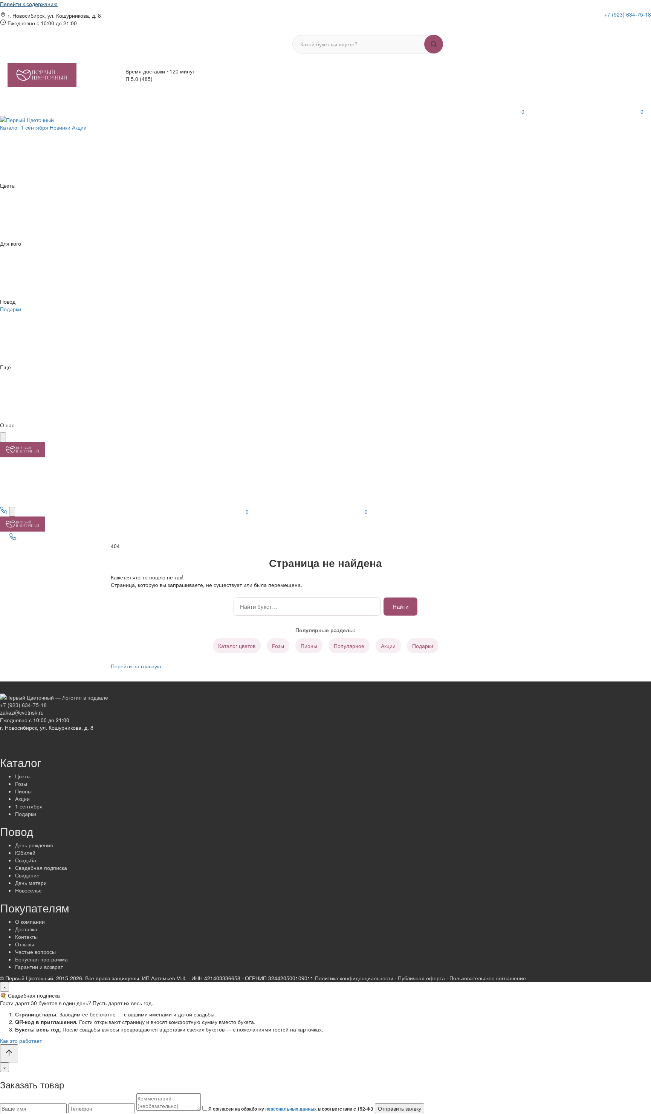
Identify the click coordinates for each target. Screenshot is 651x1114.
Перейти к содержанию (29, 4)
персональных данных (291, 1108)
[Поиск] (12, 512)
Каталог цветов (236, 645)
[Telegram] (630, 24)
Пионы (309, 645)
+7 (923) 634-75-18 (627, 14)
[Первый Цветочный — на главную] (42, 75)
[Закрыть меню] (3, 437)
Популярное (349, 645)
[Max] (639, 24)
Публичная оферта (421, 978)
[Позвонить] (4, 511)
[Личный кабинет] (349, 111)
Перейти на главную (136, 666)
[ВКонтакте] (619, 24)
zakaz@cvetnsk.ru (22, 712)
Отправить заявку (399, 1108)
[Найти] (433, 44)
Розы (278, 645)
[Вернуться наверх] (9, 1053)
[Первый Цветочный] (27, 119)
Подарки (422, 645)
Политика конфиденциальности (354, 978)
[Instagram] (609, 24)
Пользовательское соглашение (487, 978)
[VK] (32, 538)
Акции (388, 645)
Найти (400, 606)
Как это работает (21, 1040)
